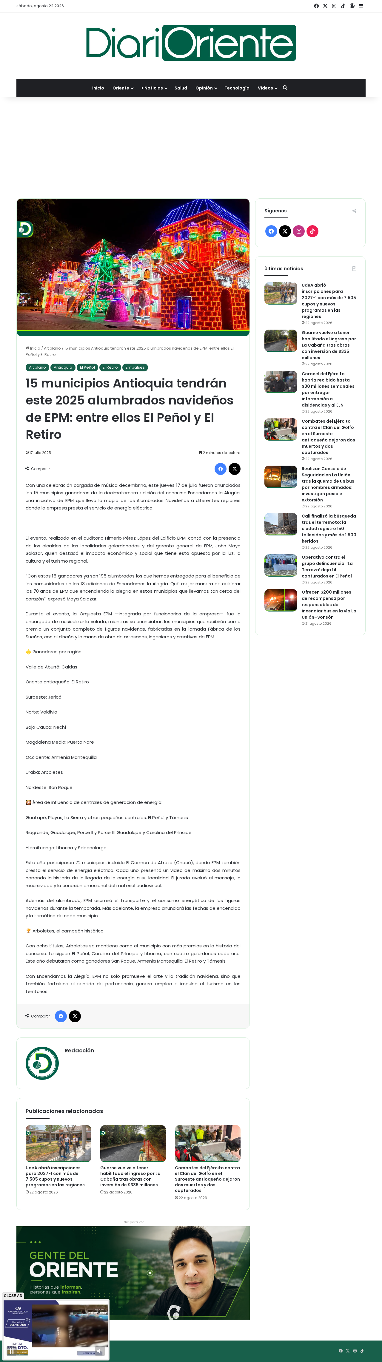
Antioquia (63, 367)
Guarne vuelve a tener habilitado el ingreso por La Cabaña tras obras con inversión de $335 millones (130, 1176)
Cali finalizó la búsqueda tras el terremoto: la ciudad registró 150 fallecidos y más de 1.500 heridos (329, 528)
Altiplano (52, 348)
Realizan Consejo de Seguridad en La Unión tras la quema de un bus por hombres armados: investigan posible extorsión (328, 484)
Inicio (98, 88)
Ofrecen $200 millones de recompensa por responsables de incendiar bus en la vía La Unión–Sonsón (329, 604)
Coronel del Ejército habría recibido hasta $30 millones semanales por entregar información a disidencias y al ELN (328, 389)
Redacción (79, 1050)
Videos (265, 88)
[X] (235, 469)
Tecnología (236, 88)
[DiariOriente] (191, 43)
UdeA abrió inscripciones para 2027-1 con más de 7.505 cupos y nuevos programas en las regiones (55, 1176)
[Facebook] (221, 469)
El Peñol (87, 367)
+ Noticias (152, 88)
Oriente (121, 88)
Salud (181, 88)
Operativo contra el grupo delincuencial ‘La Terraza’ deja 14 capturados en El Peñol (327, 566)
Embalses (135, 367)
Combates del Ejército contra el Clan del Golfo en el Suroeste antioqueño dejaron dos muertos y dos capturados (207, 1179)
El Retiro (110, 367)
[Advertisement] (191, 147)
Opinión (204, 88)
